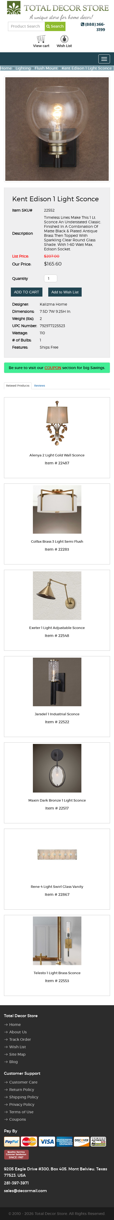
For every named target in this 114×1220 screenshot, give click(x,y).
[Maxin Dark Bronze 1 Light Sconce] (57, 768)
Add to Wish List (64, 292)
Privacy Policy (21, 1104)
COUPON (53, 367)
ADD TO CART (26, 292)
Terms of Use (21, 1112)
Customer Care (23, 1082)
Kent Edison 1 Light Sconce (87, 68)
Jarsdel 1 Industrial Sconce (57, 714)
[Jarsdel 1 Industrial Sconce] (57, 682)
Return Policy (21, 1089)
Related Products (17, 385)
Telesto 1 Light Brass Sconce (57, 973)
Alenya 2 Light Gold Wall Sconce (57, 455)
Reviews (39, 385)
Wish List (17, 1047)
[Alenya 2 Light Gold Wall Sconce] (57, 423)
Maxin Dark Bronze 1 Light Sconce (57, 800)
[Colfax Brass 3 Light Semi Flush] (57, 509)
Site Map (17, 1054)
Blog (13, 1061)
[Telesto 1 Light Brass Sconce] (57, 941)
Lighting (23, 68)
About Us (18, 1032)
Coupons (17, 1119)
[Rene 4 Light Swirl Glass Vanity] (57, 854)
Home (6, 68)
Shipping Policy (23, 1097)
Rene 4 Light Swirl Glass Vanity (57, 886)
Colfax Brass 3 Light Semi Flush (57, 541)
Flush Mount (46, 68)
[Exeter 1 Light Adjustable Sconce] (57, 595)
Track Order (20, 1039)
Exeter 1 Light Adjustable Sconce (57, 628)
